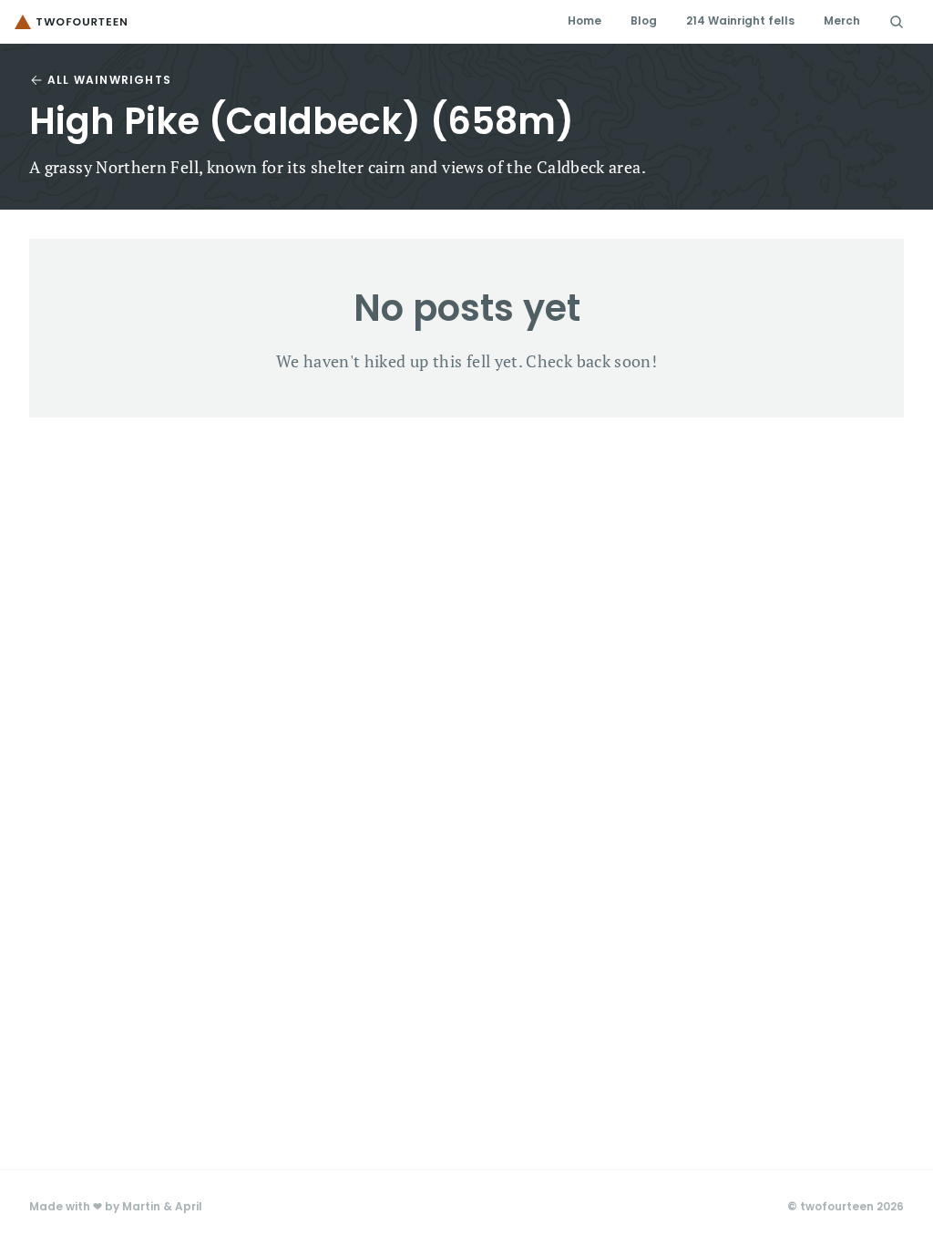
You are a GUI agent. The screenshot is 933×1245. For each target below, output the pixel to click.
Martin (141, 1206)
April (188, 1206)
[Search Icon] (896, 22)
